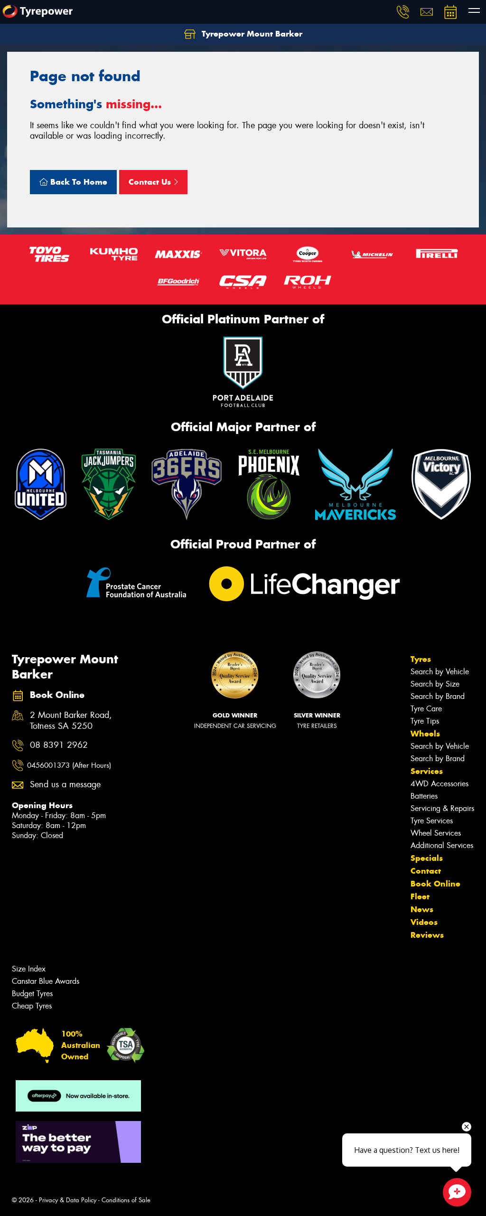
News (422, 909)
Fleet (420, 896)
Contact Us (151, 182)
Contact (426, 871)
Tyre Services (432, 821)
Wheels (425, 733)
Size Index (29, 969)
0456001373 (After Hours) (69, 765)
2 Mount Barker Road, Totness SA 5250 (71, 721)
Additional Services (442, 845)
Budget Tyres (32, 994)
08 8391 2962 (59, 745)
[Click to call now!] (402, 12)
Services (427, 771)
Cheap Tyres (32, 1006)
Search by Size (435, 684)
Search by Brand (438, 696)
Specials (427, 858)
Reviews (427, 935)
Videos (424, 922)
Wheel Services (436, 833)
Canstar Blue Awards (45, 981)
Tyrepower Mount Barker (250, 33)
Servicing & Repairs (442, 808)
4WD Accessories (439, 784)
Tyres (421, 659)
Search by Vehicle (440, 672)
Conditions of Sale (126, 1200)
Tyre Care (426, 709)
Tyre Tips (425, 721)
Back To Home (77, 182)
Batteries (424, 796)
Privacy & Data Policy (67, 1200)
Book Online (435, 883)
